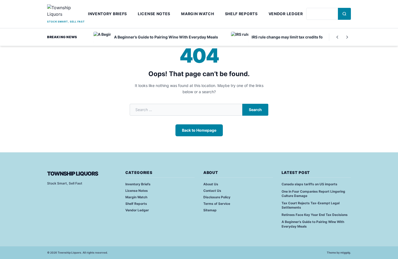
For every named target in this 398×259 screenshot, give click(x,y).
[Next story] (347, 37)
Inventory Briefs (107, 13)
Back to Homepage (199, 130)
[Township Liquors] (66, 11)
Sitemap (210, 210)
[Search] (344, 14)
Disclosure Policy (216, 197)
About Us (210, 184)
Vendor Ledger (286, 13)
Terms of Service (216, 204)
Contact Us (212, 191)
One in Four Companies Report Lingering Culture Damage (313, 193)
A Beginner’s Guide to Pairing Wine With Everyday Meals (313, 224)
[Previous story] (337, 37)
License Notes (154, 13)
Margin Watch (197, 13)
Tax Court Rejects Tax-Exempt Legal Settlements (311, 205)
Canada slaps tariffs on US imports (309, 184)
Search (255, 109)
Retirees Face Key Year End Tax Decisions (315, 215)
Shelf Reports (241, 13)
